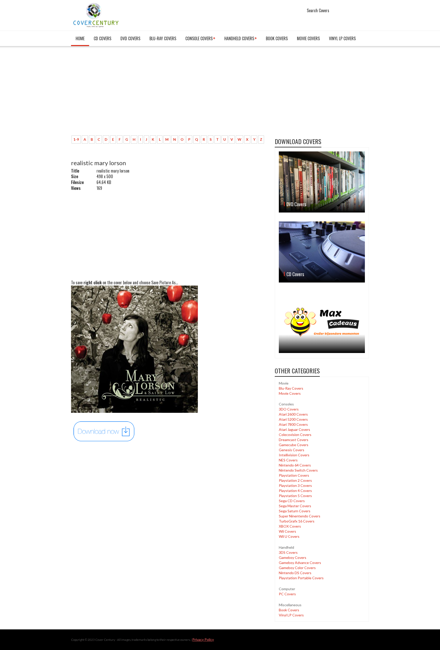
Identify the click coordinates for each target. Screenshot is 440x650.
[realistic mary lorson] (104, 431)
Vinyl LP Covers (342, 38)
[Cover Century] (96, 15)
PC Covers (287, 594)
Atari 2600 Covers (293, 414)
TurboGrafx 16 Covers (296, 521)
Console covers (199, 38)
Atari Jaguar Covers (294, 429)
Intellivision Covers (294, 455)
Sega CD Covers (292, 501)
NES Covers (288, 460)
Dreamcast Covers (293, 439)
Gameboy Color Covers (297, 568)
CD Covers (102, 38)
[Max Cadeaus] (322, 322)
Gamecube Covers (293, 445)
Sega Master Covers (295, 506)
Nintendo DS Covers (295, 573)
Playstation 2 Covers (295, 480)
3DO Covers (289, 409)
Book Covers (277, 38)
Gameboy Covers (292, 557)
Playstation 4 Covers (295, 490)
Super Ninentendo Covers (299, 516)
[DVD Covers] (322, 182)
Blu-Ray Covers (162, 38)
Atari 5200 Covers (293, 419)
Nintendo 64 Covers (295, 465)
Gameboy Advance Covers (300, 562)
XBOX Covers (290, 526)
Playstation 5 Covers (295, 495)
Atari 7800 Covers (293, 424)
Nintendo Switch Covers (298, 470)
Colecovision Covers (295, 434)
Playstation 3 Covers (295, 485)
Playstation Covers (294, 475)
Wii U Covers (289, 536)
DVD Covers (130, 38)
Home (80, 38)
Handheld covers (239, 38)
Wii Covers (287, 531)
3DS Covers (288, 552)
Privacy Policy (203, 639)
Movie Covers (308, 38)
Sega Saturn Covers (294, 511)
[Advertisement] (169, 93)
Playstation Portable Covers (301, 578)
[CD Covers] (322, 251)
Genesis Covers (291, 450)
